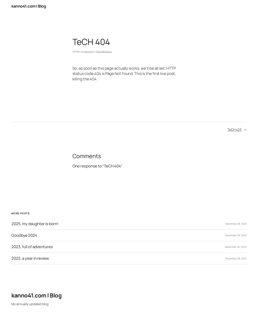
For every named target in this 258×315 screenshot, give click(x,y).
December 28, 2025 (236, 223)
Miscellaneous (104, 51)
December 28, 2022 (236, 258)
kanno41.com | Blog (28, 6)
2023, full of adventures (32, 247)
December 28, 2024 (236, 235)
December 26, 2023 (236, 246)
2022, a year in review (30, 258)
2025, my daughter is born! (34, 224)
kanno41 (88, 51)
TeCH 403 (234, 129)
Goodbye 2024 (24, 235)
